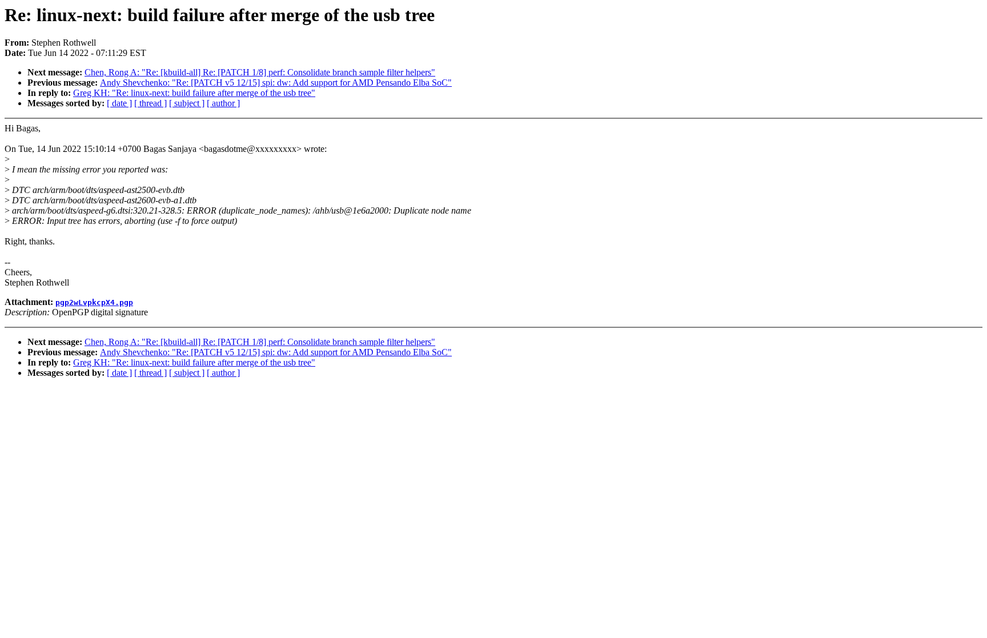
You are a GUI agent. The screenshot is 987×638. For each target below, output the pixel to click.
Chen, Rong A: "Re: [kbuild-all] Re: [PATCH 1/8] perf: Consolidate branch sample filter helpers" (260, 72)
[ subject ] (186, 103)
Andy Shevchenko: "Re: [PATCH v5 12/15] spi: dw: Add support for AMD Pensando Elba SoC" (276, 82)
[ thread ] (150, 103)
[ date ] (119, 103)
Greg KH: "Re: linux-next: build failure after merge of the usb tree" (194, 93)
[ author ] (223, 103)
